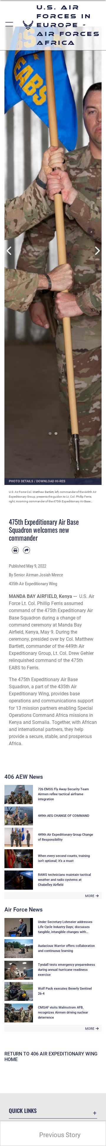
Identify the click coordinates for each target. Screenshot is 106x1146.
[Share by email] (26, 550)
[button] (9, 25)
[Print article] (15, 550)
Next (97, 251)
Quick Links (23, 1110)
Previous (9, 251)
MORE (89, 896)
